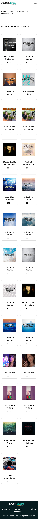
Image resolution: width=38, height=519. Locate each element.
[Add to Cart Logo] (19, 504)
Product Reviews (18, 510)
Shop (33, 509)
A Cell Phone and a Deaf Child (9, 129)
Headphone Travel (9, 441)
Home (4, 509)
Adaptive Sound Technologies (28, 59)
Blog (11, 509)
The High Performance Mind (28, 164)
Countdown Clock (28, 92)
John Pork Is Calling (9, 406)
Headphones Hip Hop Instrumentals (28, 443)
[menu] (35, 3)
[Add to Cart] (9, 3)
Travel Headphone (9, 476)
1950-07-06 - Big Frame (9, 57)
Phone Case (9, 373)
